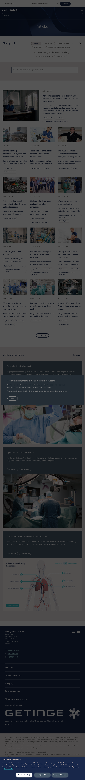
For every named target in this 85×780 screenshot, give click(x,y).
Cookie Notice (8, 769)
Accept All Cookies (60, 775)
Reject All (42, 775)
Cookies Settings (24, 775)
